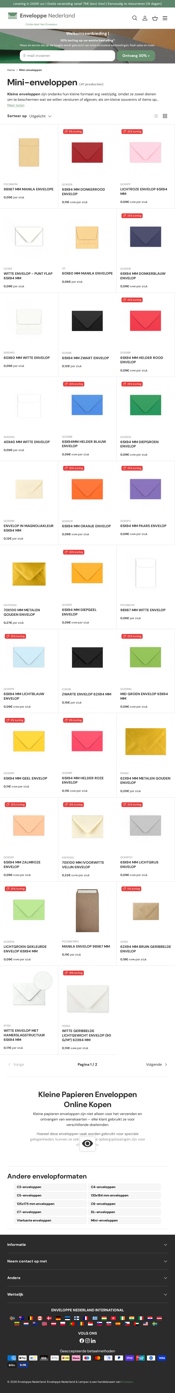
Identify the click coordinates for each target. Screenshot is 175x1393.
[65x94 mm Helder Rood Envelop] (145, 321)
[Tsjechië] (127, 1323)
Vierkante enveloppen (34, 1220)
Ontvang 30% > (136, 55)
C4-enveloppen (103, 1187)
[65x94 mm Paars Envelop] (145, 490)
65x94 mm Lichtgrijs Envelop (139, 864)
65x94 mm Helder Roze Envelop (83, 780)
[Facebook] (82, 1341)
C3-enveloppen (29, 1187)
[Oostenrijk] (53, 1323)
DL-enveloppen (103, 1212)
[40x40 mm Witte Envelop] (29, 406)
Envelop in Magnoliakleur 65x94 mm (29, 528)
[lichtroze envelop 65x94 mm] (145, 153)
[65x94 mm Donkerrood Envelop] (87, 153)
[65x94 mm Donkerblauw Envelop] (145, 237)
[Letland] (159, 1317)
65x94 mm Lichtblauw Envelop (24, 696)
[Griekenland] (95, 1317)
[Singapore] (90, 1323)
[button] (155, 18)
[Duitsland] (58, 1317)
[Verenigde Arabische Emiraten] (136, 1323)
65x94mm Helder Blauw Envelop (84, 444)
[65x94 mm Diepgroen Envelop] (145, 406)
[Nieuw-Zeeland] (35, 1323)
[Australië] (21, 1317)
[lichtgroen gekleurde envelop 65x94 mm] (29, 910)
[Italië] (141, 1317)
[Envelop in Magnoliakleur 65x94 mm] (29, 490)
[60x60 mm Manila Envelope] (87, 237)
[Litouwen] (16, 1323)
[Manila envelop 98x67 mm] (87, 910)
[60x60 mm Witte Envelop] (29, 321)
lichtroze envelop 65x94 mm (143, 191)
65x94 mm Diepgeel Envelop (79, 612)
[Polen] (62, 1323)
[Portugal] (71, 1323)
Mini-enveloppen (104, 1220)
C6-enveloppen (103, 1204)
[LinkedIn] (93, 1341)
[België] (30, 1317)
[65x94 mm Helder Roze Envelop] (87, 742)
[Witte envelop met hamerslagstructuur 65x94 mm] (29, 994)
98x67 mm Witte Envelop (142, 610)
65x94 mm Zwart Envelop (85, 358)
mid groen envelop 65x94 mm (144, 696)
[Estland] (67, 1317)
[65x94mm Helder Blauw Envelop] (87, 406)
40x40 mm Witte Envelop (27, 442)
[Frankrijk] (85, 1317)
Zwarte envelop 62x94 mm (86, 694)
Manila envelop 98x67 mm (86, 946)
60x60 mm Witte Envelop (27, 358)
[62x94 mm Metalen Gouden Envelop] (145, 742)
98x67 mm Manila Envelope (29, 189)
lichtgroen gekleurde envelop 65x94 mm (25, 949)
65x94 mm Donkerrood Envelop (83, 191)
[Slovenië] (99, 1323)
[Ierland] (122, 1317)
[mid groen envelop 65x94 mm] (145, 658)
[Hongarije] (104, 1317)
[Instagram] (87, 1341)
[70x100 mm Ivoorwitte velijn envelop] (87, 826)
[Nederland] (26, 1323)
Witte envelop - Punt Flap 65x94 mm (28, 275)
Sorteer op (17, 116)
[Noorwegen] (44, 1323)
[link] (34, 1064)
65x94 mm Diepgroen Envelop (139, 444)
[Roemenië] (81, 1323)
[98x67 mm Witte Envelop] (145, 574)
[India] (131, 1317)
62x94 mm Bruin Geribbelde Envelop (145, 949)
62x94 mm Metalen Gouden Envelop (145, 780)
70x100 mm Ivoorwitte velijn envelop (83, 864)
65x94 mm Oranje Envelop (86, 526)
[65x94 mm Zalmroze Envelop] (29, 826)
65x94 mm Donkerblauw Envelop (142, 275)
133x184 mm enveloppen (110, 1195)
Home (11, 70)
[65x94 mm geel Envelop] (29, 742)
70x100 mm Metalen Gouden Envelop (22, 612)
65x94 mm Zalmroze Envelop (22, 864)
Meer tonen (15, 105)
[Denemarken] (49, 1317)
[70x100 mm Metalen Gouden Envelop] (29, 574)
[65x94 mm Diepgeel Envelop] (87, 574)
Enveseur (127, 1382)
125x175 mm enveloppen (35, 1204)
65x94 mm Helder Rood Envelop (141, 360)
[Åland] (12, 1317)
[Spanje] (118, 1323)
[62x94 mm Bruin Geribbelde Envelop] (145, 910)
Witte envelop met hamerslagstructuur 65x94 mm (24, 1035)
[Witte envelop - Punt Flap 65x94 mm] (29, 237)
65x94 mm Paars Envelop (143, 526)
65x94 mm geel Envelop (25, 778)
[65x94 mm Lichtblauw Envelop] (29, 658)
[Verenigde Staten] (145, 1323)
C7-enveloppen (29, 1212)
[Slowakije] (108, 1323)
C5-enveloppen (29, 1195)
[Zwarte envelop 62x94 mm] (87, 658)
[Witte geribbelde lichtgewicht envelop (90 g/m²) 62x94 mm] (87, 994)
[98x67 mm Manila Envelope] (29, 153)
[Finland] (76, 1317)
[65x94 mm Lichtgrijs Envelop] (145, 826)
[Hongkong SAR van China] (113, 1317)
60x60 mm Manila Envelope (87, 273)
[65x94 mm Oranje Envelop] (87, 490)
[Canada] (39, 1317)
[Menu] (165, 18)
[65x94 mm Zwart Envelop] (87, 321)
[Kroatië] (150, 1317)
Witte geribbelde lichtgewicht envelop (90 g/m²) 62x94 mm (86, 1035)
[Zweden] (154, 1323)
